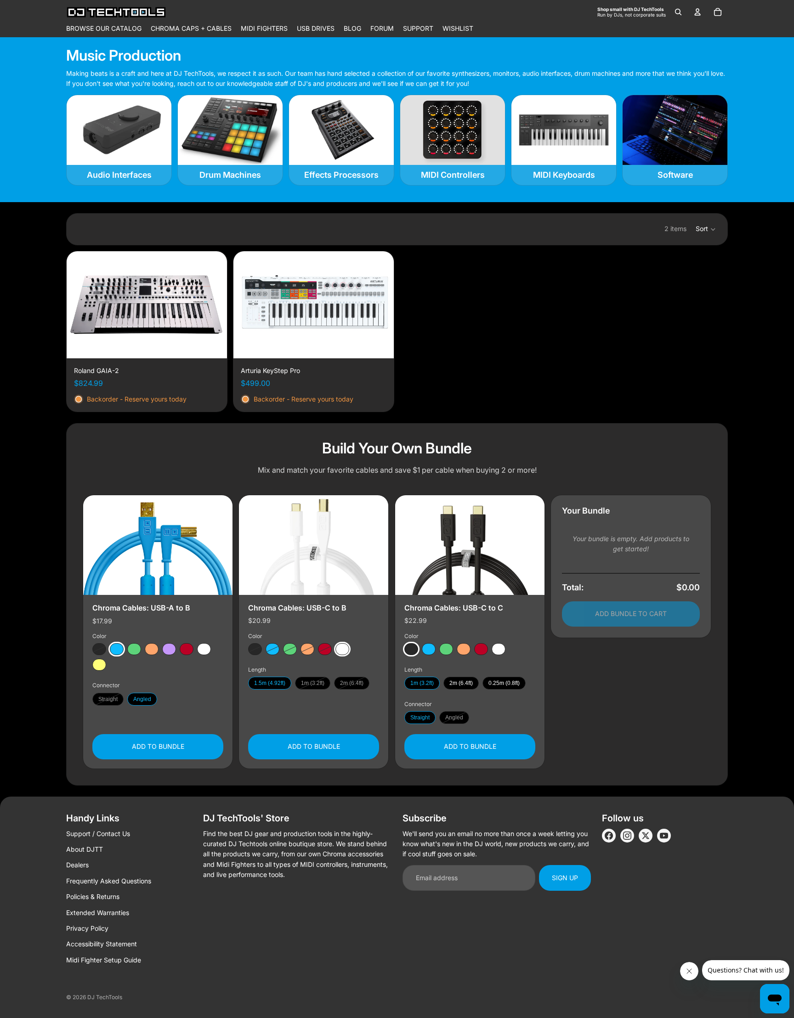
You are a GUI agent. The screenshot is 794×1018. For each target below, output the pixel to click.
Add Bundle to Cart (631, 613)
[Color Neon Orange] (152, 649)
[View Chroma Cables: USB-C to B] (313, 545)
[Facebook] (609, 836)
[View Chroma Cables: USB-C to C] (469, 545)
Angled (142, 699)
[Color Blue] (117, 649)
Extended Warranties (97, 912)
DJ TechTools (104, 997)
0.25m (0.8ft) (504, 683)
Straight (108, 699)
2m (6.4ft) (351, 683)
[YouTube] (664, 836)
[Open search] (678, 12)
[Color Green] (134, 649)
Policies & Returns (92, 896)
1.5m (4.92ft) (269, 683)
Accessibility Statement (101, 944)
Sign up (565, 878)
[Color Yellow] (99, 665)
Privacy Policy (87, 928)
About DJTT (84, 849)
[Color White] (204, 649)
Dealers (77, 865)
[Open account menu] (697, 12)
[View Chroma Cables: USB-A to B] (158, 545)
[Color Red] (186, 649)
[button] (706, 229)
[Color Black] (99, 649)
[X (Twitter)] (645, 836)
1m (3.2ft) (312, 683)
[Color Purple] (169, 649)
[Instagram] (627, 836)
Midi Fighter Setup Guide (103, 960)
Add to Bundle (158, 746)
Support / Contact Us (98, 833)
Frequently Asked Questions (108, 881)
